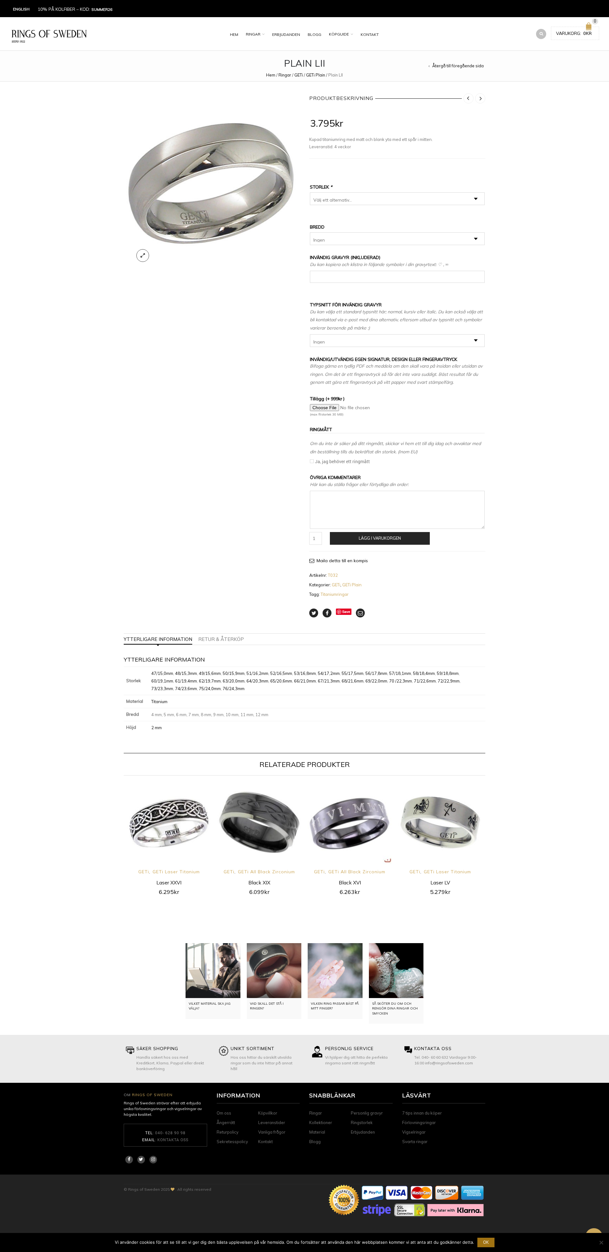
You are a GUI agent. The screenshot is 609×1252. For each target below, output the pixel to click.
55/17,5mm (352, 673)
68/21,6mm (352, 680)
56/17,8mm (376, 673)
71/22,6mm (425, 680)
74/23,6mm (186, 688)
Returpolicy (228, 1132)
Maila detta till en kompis (342, 560)
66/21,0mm (305, 680)
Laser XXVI (168, 882)
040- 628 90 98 (170, 1132)
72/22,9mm (449, 680)
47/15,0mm (162, 673)
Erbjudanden (286, 34)
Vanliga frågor (271, 1132)
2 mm (156, 727)
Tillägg (327, 399)
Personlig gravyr (367, 1112)
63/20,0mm (234, 680)
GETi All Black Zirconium (266, 872)
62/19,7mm (210, 680)
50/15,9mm (234, 673)
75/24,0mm (210, 688)
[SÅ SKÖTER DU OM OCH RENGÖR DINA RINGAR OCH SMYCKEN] (396, 970)
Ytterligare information (158, 639)
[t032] (212, 179)
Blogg (314, 34)
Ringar (253, 34)
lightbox (142, 255)
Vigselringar (414, 1132)
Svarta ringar (415, 1141)
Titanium (159, 701)
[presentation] (115, 830)
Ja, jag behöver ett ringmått (342, 461)
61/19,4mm (186, 680)
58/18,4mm (424, 673)
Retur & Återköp (221, 639)
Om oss (224, 1112)
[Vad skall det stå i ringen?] (274, 970)
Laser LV (440, 882)
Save (346, 611)
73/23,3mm (162, 688)
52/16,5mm (281, 673)
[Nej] (601, 1242)
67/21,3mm (329, 680)
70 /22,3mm (400, 680)
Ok (486, 1242)
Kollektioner (320, 1122)
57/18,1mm (400, 673)
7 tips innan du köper (422, 1112)
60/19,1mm (162, 680)
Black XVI (350, 882)
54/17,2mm (329, 673)
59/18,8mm (448, 673)
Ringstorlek (362, 1122)
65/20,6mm (281, 680)
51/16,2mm (257, 673)
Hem (234, 34)
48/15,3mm (186, 673)
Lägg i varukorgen (380, 538)
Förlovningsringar (419, 1122)
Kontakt (370, 34)
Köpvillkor (267, 1112)
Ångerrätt (226, 1122)
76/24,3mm (234, 688)
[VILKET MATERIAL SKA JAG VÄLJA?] (213, 970)
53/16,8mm (305, 673)
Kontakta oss (172, 1139)
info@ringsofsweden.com (449, 1063)
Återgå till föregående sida (458, 65)
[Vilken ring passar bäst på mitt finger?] (335, 970)
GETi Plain (315, 74)
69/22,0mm (376, 680)
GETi (298, 74)
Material (317, 1132)
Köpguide (339, 34)
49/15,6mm (210, 673)
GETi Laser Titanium (176, 872)
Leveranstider (271, 1122)
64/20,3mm (257, 680)
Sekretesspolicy (232, 1141)
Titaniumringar (335, 594)
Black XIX (259, 882)
